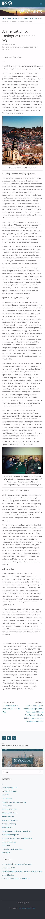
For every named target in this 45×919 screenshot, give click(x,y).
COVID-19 (5, 795)
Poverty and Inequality (10, 835)
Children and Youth (9, 791)
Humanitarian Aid (8, 827)
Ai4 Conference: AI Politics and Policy (16, 878)
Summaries (6, 845)
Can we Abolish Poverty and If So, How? (17, 864)
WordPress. (30, 908)
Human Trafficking (9, 824)
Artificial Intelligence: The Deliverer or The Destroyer (22, 871)
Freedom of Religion (9, 809)
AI (2, 784)
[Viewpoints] (7, 4)
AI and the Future (8, 868)
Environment (7, 806)
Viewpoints (6, 50)
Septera (22, 908)
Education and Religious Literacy (14, 802)
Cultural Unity (7, 798)
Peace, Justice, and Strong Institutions (22, 18)
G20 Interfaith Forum (10, 813)
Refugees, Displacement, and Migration (17, 838)
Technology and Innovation (12, 849)
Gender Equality (8, 816)
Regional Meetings (9, 842)
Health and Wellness (9, 820)
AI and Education (8, 875)
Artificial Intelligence (9, 787)
